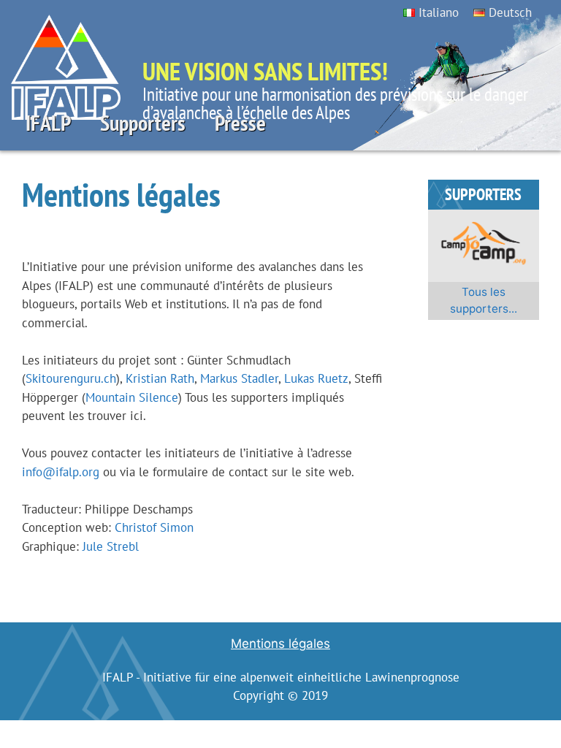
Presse (240, 123)
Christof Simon (154, 527)
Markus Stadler (239, 378)
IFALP (48, 123)
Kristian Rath (160, 378)
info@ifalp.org (60, 472)
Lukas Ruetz (316, 378)
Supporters (143, 123)
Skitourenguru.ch (71, 378)
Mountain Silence (131, 397)
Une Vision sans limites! (265, 71)
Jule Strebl (111, 546)
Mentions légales (280, 643)
